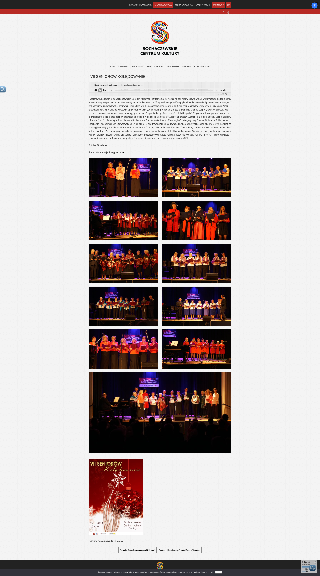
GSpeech (227, 94)
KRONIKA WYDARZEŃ (202, 67)
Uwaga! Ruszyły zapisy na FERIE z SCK (137, 550)
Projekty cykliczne (155, 67)
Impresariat (123, 67)
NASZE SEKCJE (137, 67)
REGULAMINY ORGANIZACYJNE (140, 5)
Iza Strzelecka (117, 541)
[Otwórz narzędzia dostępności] (315, 6)
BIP (228, 5)
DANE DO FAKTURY (203, 5)
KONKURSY (186, 67)
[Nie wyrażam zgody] (317, 572)
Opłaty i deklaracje (163, 5)
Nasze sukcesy (173, 67)
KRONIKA (93, 541)
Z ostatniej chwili (104, 541)
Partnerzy (217, 5)
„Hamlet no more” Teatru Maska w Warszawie (179, 550)
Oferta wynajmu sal (184, 5)
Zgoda (218, 572)
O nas (112, 67)
